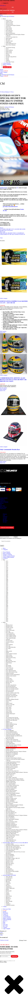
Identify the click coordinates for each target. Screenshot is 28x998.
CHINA (7, 884)
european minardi (10, 642)
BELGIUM (8, 880)
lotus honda (8, 665)
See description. (3, 388)
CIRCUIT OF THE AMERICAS (13, 848)
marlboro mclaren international (13, 674)
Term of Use (3, 508)
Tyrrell (7, 716)
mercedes (8, 55)
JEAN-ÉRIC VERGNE (11, 777)
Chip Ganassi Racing (10, 638)
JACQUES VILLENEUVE (12, 771)
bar (6, 623)
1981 (7, 571)
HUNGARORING (10, 855)
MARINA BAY (9, 861)
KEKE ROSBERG (10, 789)
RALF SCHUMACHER (11, 821)
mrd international (9, 691)
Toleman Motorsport (10, 713)
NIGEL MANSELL (10, 818)
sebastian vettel (9, 41)
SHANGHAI (9, 868)
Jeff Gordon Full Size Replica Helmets (14, 778)
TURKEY (8, 904)
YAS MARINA (9, 874)
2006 (7, 602)
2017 (7, 617)
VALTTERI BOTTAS (11, 43)
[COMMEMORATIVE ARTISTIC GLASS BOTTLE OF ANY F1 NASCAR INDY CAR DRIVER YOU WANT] (13, 353)
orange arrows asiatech (11, 694)
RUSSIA (8, 900)
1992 (7, 584)
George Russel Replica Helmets (13, 25)
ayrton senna (8, 20)
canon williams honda (11, 635)
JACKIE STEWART (10, 768)
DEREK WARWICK (11, 748)
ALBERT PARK (10, 844)
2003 (7, 599)
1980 (7, 570)
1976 (7, 565)
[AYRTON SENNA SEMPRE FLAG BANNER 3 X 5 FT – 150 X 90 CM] (13, 269)
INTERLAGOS (9, 857)
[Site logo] (3, 16)
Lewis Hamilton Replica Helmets (13, 795)
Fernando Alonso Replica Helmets (13, 758)
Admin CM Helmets (9, 107)
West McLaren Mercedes (11, 720)
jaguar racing (9, 52)
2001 (7, 596)
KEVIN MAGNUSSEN (11, 790)
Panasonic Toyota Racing (11, 695)
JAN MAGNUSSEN (11, 773)
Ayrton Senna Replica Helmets (13, 734)
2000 (7, 595)
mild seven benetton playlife (12, 689)
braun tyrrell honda (10, 630)
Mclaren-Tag (9, 682)
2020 (7, 621)
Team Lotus (8, 709)
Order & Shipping (4, 502)
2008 (7, 605)
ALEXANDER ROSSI (11, 732)
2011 (7, 609)
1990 (7, 582)
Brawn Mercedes (9, 632)
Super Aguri (8, 707)
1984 (7, 574)
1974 (7, 562)
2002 (7, 597)
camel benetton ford (10, 634)
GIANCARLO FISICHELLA (13, 764)
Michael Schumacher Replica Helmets (14, 805)
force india (8, 648)
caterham (8, 639)
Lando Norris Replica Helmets (13, 793)
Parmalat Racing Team (11, 696)
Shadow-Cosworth (10, 704)
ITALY (7, 892)
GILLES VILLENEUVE (11, 37)
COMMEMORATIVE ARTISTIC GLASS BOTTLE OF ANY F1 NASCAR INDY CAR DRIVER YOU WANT (13, 379)
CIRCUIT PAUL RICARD (12, 849)
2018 (7, 618)
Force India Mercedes (11, 647)
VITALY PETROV (10, 841)
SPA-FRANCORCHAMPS (12, 871)
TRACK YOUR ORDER (7, 527)
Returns (2, 503)
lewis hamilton (9, 32)
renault (7, 58)
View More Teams (10, 61)
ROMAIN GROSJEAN (11, 824)
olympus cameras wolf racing (12, 692)
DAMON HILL (9, 742)
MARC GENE (9, 797)
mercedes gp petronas (11, 686)
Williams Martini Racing (11, 724)
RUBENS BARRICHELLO (12, 827)
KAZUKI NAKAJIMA (11, 788)
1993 (7, 586)
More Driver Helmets (10, 45)
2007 (7, 604)
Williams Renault (9, 725)
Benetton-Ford (9, 626)
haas (7, 649)
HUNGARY (9, 891)
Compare (5, 927)
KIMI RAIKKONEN (11, 791)
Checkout (5, 516)
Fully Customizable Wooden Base (10, 449)
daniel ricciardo (9, 22)
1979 (7, 569)
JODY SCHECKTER (11, 782)
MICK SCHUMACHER (11, 806)
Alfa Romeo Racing (10, 47)
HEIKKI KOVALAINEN (12, 767)
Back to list (2, 231)
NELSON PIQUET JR (11, 812)
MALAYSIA (9, 896)
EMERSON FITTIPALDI (12, 752)
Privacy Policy (3, 962)
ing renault (8, 659)
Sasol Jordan (8, 700)
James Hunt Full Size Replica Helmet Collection (17, 772)
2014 (7, 613)
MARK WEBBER (10, 801)
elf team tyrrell (9, 640)
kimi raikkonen (9, 30)
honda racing (9, 51)
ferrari (7, 48)
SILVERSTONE (10, 870)
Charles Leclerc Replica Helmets (13, 741)
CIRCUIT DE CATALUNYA (13, 846)
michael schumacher (10, 33)
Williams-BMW (9, 726)
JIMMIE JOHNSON (10, 781)
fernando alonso (9, 24)
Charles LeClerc (9, 21)
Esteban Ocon (3, 187)
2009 (7, 606)
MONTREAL (9, 864)
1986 (7, 576)
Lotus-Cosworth (9, 668)
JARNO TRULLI (10, 775)
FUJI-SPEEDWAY (10, 850)
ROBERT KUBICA (10, 823)
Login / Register (6, 928)
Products (5, 514)
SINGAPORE (9, 901)
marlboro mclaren (10, 673)
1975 (7, 563)
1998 (7, 592)
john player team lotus (11, 661)
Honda (7, 652)
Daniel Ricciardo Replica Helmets (13, 745)
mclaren (7, 54)
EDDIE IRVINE (9, 750)
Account (5, 518)
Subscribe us (3, 5)
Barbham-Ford (9, 625)
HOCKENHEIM (10, 854)
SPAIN (7, 902)
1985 (7, 575)
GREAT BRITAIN (10, 888)
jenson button (9, 28)
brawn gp (8, 631)
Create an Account (4, 940)
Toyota (7, 59)
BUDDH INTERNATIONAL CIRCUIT (15, 845)
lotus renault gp (9, 669)
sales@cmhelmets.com (5, 483)
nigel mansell (9, 38)
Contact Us (2, 500)
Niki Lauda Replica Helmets (12, 819)
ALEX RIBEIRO (10, 730)
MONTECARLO (10, 863)
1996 (7, 589)
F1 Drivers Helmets (4, 92)
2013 (7, 612)
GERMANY (9, 887)
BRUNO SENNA (10, 738)
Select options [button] (3, 331)
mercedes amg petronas (11, 56)
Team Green (8, 708)
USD (12, 7)
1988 (7, 579)
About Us (2, 499)
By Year (5, 519)
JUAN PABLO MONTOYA (12, 785)
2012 (7, 610)
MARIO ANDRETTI (11, 799)
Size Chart (2, 505)
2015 (7, 614)
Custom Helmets (4, 498)
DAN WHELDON (10, 743)
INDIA (7, 889)
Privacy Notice (3, 507)
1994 (7, 587)
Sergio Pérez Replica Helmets (12, 835)
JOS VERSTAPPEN (10, 784)
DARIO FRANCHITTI (11, 746)
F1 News (11, 92)
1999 (7, 593)
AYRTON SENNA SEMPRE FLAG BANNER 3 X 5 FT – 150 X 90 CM (13, 302)
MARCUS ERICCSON (11, 798)
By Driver (5, 520)
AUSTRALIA (9, 878)
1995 (7, 588)
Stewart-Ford (9, 705)
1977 (7, 566)
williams (8, 60)
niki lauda (8, 39)
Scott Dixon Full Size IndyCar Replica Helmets (16, 829)
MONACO (8, 898)
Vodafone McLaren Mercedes (12, 718)
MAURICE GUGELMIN (12, 802)
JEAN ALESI (9, 776)
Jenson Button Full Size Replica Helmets (15, 780)
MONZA (8, 866)
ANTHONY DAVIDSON (12, 733)
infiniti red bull (9, 656)
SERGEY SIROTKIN (11, 833)
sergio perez (8, 42)
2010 (7, 608)
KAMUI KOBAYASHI (11, 786)
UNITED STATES (10, 905)
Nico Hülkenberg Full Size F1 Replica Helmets (16, 815)
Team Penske (9, 711)
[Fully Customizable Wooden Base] (13, 418)
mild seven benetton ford (11, 687)
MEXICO (8, 897)
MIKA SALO (9, 810)
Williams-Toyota (9, 728)
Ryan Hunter (9, 828)
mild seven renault (10, 690)
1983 (7, 573)
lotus (7, 664)
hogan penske (9, 651)
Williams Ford (9, 722)
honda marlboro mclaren (11, 653)
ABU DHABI (9, 876)
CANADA (8, 883)
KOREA (8, 894)
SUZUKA (8, 872)
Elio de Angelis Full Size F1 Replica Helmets (16, 751)
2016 (7, 616)
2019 (7, 619)
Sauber (7, 702)
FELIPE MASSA (10, 756)
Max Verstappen (9, 803)
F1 (17, 187)
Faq (1, 504)
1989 (7, 580)
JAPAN (7, 893)
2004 (7, 600)
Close (1, 237)
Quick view (2, 332)
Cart (4, 515)
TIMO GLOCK (9, 838)
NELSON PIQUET (10, 811)
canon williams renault (11, 636)
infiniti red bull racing (11, 657)
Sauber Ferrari (9, 703)
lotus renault (8, 666)
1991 (7, 583)
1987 (7, 578)
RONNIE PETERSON (11, 825)
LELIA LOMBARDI (11, 794)
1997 (7, 591)
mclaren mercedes (10, 681)
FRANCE (8, 885)
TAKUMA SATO (10, 837)
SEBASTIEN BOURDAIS (12, 832)
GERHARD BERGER (11, 763)
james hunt (8, 26)
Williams (8, 721)
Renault (7, 698)
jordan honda (9, 662)
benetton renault (9, 627)
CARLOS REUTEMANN (12, 739)
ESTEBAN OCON (10, 755)
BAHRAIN (8, 879)
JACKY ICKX (9, 769)
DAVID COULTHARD (11, 747)
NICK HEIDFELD (10, 814)
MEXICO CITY (9, 862)
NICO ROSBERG (10, 816)
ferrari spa (8, 646)
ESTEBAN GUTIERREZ (12, 754)
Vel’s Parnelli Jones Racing (12, 717)
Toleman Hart (9, 712)
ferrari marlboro (9, 50)
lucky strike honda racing (11, 672)
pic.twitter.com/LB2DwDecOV (10, 206)
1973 (7, 561)
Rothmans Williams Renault (12, 699)
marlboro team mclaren (11, 675)
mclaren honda (9, 679)
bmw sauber (8, 629)
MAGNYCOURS (10, 859)
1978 (7, 567)
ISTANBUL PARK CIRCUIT (13, 858)
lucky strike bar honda (11, 670)
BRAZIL (8, 881)
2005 (7, 601)
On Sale (5, 522)
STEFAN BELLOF (10, 836)
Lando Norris (9, 29)
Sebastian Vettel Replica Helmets (13, 831)
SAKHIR (8, 867)
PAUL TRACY (9, 820)
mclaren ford (8, 678)
